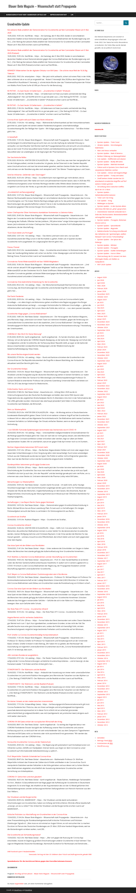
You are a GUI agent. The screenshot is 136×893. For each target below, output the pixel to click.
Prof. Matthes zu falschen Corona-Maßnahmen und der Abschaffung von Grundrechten (42, 557)
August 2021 (102, 430)
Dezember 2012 (103, 719)
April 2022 (101, 408)
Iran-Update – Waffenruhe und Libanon (111, 159)
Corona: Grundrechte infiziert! (19, 525)
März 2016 (101, 611)
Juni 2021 (100, 436)
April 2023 (101, 375)
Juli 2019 (100, 500)
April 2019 (101, 508)
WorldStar (28, 890)
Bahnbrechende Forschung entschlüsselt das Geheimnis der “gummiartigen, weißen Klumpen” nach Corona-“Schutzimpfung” (111, 234)
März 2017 (101, 577)
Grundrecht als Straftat (16, 516)
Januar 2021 (101, 450)
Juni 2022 (100, 402)
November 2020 (103, 455)
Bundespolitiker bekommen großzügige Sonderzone (28, 464)
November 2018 (103, 522)
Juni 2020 (100, 469)
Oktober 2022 (102, 391)
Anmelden (101, 738)
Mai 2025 (100, 308)
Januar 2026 (101, 291)
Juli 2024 (100, 333)
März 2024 (101, 344)
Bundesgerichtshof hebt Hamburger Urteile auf (26, 15)
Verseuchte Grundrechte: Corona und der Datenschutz (29, 742)
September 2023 (103, 361)
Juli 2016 (100, 600)
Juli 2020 (100, 466)
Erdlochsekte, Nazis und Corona (20, 389)
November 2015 (103, 622)
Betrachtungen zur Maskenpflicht (20, 482)
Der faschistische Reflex (16, 157)
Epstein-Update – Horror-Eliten (108, 253)
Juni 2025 (100, 305)
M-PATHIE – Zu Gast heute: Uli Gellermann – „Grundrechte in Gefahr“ (34, 105)
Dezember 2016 (103, 586)
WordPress (18, 890)
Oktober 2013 (102, 692)
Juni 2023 (100, 369)
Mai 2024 (100, 338)
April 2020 (101, 475)
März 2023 (101, 377)
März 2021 (101, 444)
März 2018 (101, 544)
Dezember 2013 (103, 686)
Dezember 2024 (103, 322)
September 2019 (103, 494)
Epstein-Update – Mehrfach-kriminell (110, 164)
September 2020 (103, 461)
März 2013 (101, 711)
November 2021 (103, 422)
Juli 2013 (100, 700)
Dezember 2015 (103, 619)
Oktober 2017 (102, 558)
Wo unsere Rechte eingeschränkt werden (23, 354)
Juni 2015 (100, 636)
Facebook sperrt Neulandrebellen (23, 851)
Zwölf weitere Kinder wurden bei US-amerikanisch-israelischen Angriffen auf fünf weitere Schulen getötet (110, 181)
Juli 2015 (100, 633)
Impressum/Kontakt (58, 15)
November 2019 (103, 488)
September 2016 (103, 594)
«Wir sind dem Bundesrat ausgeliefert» (22, 655)
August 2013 (102, 697)
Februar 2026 (102, 288)
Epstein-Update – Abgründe (107, 228)
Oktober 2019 (102, 491)
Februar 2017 (102, 580)
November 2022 (103, 388)
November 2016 (103, 589)
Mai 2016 (100, 605)
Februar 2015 (102, 647)
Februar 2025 (102, 316)
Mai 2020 (100, 472)
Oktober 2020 (102, 458)
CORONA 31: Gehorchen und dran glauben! (24, 777)
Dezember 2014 (103, 653)
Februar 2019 (102, 514)
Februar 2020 (102, 480)
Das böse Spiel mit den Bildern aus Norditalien (25, 545)
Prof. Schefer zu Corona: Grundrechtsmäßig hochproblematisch (32, 635)
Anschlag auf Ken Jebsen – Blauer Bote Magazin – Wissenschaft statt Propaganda (44, 874)
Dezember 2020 (103, 452)
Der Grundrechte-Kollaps (17, 369)
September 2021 (103, 427)
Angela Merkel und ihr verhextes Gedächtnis (25, 617)
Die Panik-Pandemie (15, 296)
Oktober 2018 (102, 525)
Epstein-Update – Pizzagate (107, 248)
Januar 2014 (101, 683)
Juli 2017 (100, 566)
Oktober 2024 (102, 327)
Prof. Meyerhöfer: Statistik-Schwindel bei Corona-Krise (29, 756)
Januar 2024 (101, 350)
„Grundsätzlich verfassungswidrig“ (21, 192)
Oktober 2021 (102, 425)
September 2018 (103, 527)
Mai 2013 (100, 705)
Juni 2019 (100, 502)
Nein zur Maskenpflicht (16, 409)
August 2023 (102, 363)
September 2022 (103, 394)
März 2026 (101, 286)
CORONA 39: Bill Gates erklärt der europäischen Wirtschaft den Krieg (34, 721)
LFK (72, 15)
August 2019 (102, 497)
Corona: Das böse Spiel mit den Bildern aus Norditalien (29, 588)
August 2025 (102, 299)
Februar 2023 (102, 380)
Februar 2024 (102, 347)
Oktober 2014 (102, 658)
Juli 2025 (100, 302)
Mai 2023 (100, 372)
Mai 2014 (100, 672)
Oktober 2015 (102, 625)
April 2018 (101, 541)
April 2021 (101, 441)
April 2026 (101, 283)
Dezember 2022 (103, 386)
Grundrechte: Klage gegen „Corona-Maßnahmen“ (27, 314)
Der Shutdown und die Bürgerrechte (21, 797)
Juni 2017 (100, 569)
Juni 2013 (100, 703)
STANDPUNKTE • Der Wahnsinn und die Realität (26, 669)
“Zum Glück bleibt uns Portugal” (20, 233)
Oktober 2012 (102, 725)
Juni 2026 (100, 280)
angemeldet (19, 884)
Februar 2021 (102, 447)
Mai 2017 (100, 572)
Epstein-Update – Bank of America (109, 153)
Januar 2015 (101, 650)
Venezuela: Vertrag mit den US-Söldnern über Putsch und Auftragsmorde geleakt (58, 854)
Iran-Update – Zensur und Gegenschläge (112, 173)
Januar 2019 (101, 516)
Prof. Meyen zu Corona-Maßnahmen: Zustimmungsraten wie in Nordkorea (37, 574)
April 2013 (101, 708)
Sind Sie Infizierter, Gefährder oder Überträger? (26, 175)
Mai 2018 (100, 539)
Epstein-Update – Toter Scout (108, 142)
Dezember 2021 (103, 419)
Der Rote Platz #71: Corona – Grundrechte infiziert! (27, 609)
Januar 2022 (101, 416)
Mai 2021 (100, 438)
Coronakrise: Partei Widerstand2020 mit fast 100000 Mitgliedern (33, 261)
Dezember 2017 (103, 552)
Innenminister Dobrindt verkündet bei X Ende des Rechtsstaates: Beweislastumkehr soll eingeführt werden (111, 214)
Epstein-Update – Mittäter (107, 245)
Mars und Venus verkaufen (107, 150)
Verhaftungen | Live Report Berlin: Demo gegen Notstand (30, 502)
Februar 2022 (102, 414)
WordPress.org (103, 746)
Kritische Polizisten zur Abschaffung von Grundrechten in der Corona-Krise (37, 814)
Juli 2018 (100, 533)
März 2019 (101, 511)
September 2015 (103, 628)
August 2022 (102, 397)
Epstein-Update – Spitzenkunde (108, 226)
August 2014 (102, 664)
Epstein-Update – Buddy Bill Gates (110, 162)
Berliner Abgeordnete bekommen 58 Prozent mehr (27, 447)
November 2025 (103, 294)
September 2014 (103, 661)
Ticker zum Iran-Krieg (105, 198)
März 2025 (101, 313)
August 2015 (102, 630)
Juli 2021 (100, 433)
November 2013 (103, 689)
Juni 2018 (100, 536)
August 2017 (102, 564)
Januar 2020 (101, 483)
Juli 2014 (100, 666)
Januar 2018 (101, 550)
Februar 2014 (102, 680)
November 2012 (103, 722)
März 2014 (101, 678)
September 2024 (103, 330)
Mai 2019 (100, 505)
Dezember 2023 (103, 352)
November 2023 (103, 355)
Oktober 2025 (102, 297)
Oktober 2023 (102, 358)
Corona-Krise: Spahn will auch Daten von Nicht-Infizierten (30, 120)
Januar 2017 (101, 583)
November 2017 (103, 555)
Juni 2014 (100, 669)
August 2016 (102, 597)
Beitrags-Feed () (104, 740)
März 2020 (101, 477)
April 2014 (101, 675)
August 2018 (102, 530)
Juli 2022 (100, 400)
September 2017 (103, 561)
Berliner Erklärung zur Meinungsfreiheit (111, 156)
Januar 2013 (101, 717)
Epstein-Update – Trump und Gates (110, 175)
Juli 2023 (100, 366)
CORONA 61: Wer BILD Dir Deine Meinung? (24, 334)
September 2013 (103, 694)
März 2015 (101, 644)
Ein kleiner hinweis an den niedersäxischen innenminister (30, 701)
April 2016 (101, 608)
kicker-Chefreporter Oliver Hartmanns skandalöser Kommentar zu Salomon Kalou (40, 212)
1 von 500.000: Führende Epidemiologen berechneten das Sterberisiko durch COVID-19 (41, 430)
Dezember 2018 (103, 519)
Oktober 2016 (102, 591)
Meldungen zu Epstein (105, 203)
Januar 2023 (101, 383)
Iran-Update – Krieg (104, 201)
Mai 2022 (100, 405)
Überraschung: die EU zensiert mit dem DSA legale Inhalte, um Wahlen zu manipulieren (110, 259)
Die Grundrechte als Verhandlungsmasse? (24, 835)
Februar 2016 (102, 614)
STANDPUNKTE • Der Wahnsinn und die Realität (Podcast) (30, 684)
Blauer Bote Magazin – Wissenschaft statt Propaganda (42, 6)
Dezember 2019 (103, 486)
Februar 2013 (102, 714)
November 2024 (103, 325)
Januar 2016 (101, 616)
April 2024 (101, 341)
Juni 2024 (100, 336)
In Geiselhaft (12, 137)
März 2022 (101, 411)
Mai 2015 (100, 639)
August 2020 (102, 463)
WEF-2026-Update (104, 264)
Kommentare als (105, 743)
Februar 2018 (102, 547)
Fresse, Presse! (13, 247)
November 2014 (103, 655)
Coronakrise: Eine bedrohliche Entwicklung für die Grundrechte (32, 282)
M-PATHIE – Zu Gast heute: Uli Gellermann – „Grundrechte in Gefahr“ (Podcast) (38, 91)
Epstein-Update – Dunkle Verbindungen (111, 251)
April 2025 (101, 311)
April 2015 (101, 641)
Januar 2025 (101, 319)
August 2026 (102, 277)
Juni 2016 (100, 603)
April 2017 (101, 575)
